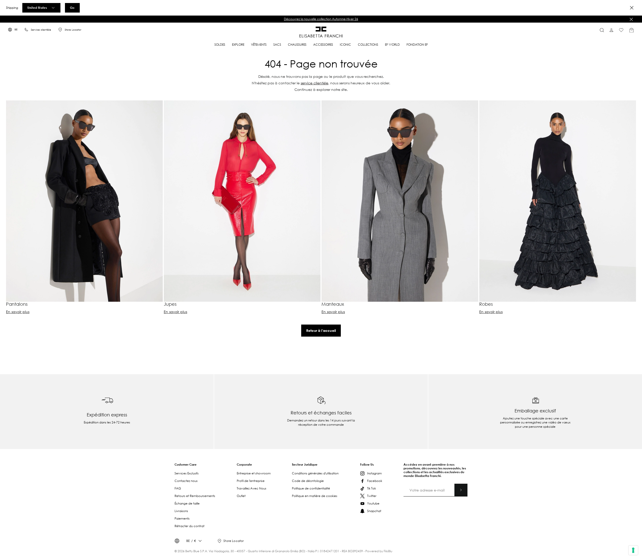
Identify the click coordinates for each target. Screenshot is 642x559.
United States (37, 8)
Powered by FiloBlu (378, 551)
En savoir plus (17, 311)
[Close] (631, 8)
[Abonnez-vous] (460, 490)
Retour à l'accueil (321, 330)
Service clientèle (41, 30)
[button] (321, 19)
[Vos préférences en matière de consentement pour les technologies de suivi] (633, 550)
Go (72, 8)
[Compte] (611, 30)
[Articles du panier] (631, 30)
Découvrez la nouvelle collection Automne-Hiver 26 (321, 19)
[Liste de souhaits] (621, 30)
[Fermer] (631, 19)
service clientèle (314, 83)
